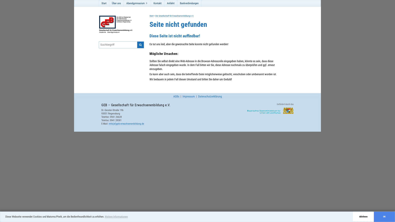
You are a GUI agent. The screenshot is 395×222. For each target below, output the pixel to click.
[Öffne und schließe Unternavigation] (146, 3)
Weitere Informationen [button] (116, 216)
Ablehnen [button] (363, 216)
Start (104, 3)
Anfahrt (171, 3)
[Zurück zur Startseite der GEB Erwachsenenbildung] (119, 24)
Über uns (116, 3)
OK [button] (384, 216)
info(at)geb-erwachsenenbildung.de (126, 123)
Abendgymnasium (135, 3)
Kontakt (158, 3)
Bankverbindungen (189, 3)
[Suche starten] (140, 45)
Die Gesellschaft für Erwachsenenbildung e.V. (174, 16)
